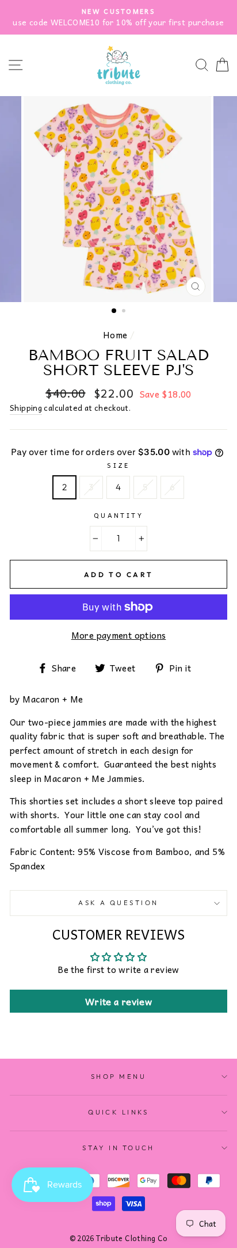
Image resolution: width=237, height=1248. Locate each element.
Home (115, 334)
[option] (118, 199)
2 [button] (125, 312)
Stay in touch (118, 1148)
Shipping (26, 408)
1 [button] (114, 311)
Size (118, 465)
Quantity (119, 515)
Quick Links (118, 1112)
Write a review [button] (118, 1001)
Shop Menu (118, 1077)
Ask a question (118, 903)
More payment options (118, 635)
